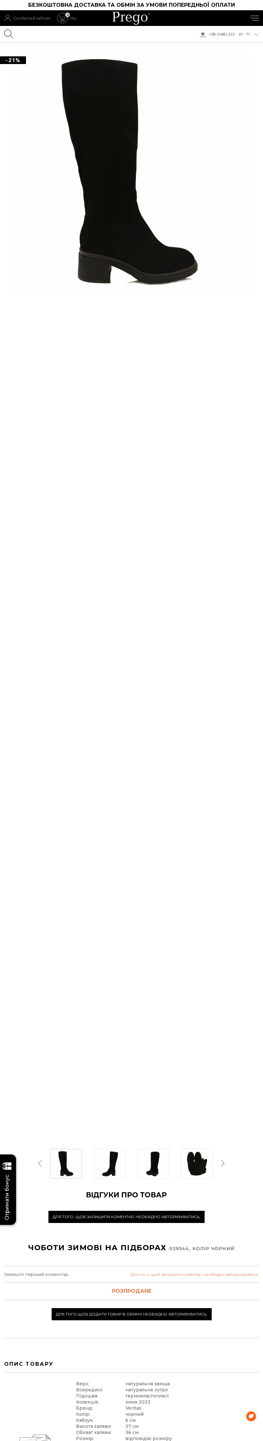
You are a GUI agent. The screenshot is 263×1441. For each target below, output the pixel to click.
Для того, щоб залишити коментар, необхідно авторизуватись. (126, 1216)
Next (222, 1163)
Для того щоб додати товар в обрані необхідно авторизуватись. (132, 1314)
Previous (40, 1163)
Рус (73, 18)
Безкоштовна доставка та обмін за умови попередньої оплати (131, 5)
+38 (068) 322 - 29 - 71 (229, 34)
